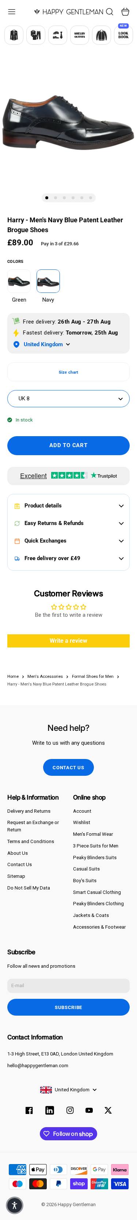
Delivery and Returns (28, 811)
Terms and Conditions (30, 841)
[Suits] (13, 35)
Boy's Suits (84, 880)
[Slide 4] (73, 197)
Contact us (68, 767)
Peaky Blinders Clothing (98, 903)
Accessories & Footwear (99, 927)
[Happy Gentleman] (68, 11)
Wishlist (81, 822)
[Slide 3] (64, 197)
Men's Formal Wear (93, 834)
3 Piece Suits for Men (95, 846)
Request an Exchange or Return (33, 826)
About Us (17, 853)
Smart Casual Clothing (97, 892)
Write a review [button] (68, 640)
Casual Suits (86, 869)
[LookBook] (123, 35)
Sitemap (16, 876)
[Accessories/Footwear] (57, 35)
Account (82, 811)
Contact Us (19, 864)
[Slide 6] (90, 197)
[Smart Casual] (35, 35)
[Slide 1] (46, 197)
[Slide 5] (81, 197)
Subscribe (68, 1007)
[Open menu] (11, 11)
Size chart (69, 372)
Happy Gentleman (77, 1204)
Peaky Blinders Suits (95, 857)
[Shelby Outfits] (79, 35)
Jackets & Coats (91, 915)
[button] (14, 1205)
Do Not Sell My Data (28, 888)
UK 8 (24, 398)
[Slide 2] (55, 197)
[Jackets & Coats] (101, 35)
